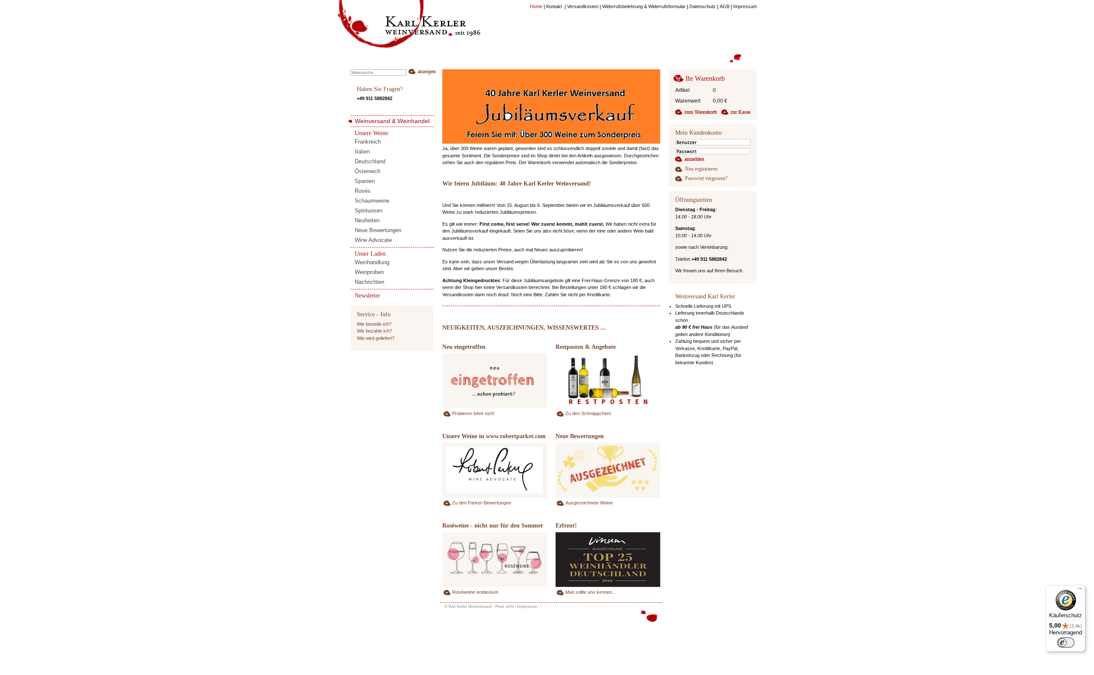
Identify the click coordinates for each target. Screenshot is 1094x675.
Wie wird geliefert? (375, 338)
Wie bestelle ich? (374, 324)
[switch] (1065, 642)
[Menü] (1080, 590)
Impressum (527, 606)
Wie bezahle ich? (374, 330)
